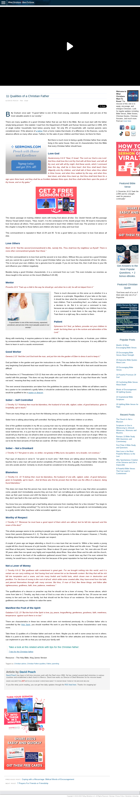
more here (127, 121)
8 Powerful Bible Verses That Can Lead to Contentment (125, 471)
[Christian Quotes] (127, 332)
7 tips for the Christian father (21, 652)
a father (39, 131)
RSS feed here (70, 685)
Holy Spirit (25, 624)
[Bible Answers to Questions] (127, 317)
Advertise (136, 796)
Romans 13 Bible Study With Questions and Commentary (125, 439)
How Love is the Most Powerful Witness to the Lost (125, 453)
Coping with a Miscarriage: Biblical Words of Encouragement (48, 779)
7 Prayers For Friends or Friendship (32, 783)
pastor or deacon (35, 392)
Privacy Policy (120, 796)
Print (21, 100)
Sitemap (111, 796)
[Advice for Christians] (127, 324)
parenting (55, 664)
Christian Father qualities (36, 664)
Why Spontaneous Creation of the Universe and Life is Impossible (127, 462)
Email (26, 100)
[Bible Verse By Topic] (127, 310)
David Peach (13, 100)
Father (48, 664)
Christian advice (20, 664)
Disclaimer (128, 796)
